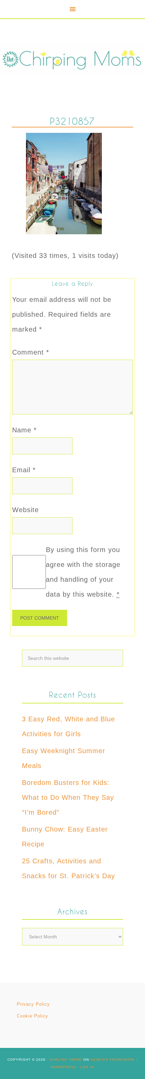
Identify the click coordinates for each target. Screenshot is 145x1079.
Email (24, 470)
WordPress (63, 1067)
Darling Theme (66, 1059)
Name (24, 430)
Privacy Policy (33, 1004)
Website (25, 509)
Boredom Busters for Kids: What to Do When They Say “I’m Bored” (68, 797)
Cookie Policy (32, 1015)
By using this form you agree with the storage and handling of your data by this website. (83, 572)
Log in (87, 1067)
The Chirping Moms (72, 59)
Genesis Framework (112, 1059)
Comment (30, 352)
